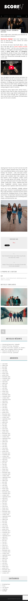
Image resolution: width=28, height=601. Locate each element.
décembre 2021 (6, 453)
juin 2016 (4, 560)
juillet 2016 (5, 558)
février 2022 (5, 449)
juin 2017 (4, 540)
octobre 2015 (5, 573)
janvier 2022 (5, 451)
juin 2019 (4, 501)
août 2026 (4, 364)
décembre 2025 (6, 377)
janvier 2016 (5, 568)
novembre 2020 (6, 474)
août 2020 (4, 479)
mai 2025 (4, 386)
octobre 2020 (5, 475)
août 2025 (4, 381)
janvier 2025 (5, 393)
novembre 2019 (6, 493)
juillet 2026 (5, 365)
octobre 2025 (5, 380)
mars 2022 (5, 448)
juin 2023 (4, 424)
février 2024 (5, 411)
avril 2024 (4, 407)
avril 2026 (4, 370)
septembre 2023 (6, 419)
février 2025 (5, 391)
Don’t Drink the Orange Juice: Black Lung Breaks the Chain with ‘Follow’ (14, 256)
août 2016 (4, 556)
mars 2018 (5, 526)
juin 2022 (4, 443)
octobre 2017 (5, 534)
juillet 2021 (5, 461)
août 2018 (4, 518)
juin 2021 (4, 462)
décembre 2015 (6, 569)
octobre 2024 (5, 398)
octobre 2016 (5, 553)
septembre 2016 (6, 555)
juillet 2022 (5, 441)
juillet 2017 (5, 539)
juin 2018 (4, 521)
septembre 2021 (6, 458)
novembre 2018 (6, 513)
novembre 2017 (6, 532)
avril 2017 (4, 543)
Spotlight (4, 590)
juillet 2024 (5, 402)
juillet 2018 (5, 519)
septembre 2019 (6, 496)
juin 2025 (4, 385)
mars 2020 (5, 487)
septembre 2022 (6, 438)
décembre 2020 (6, 472)
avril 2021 (4, 466)
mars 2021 (5, 467)
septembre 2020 (6, 477)
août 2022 (4, 440)
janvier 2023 (5, 432)
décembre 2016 (6, 550)
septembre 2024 (6, 399)
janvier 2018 (5, 529)
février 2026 (5, 373)
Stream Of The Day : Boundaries (10, 346)
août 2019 (4, 498)
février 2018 (5, 527)
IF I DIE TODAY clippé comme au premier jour (14, 323)
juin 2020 (4, 482)
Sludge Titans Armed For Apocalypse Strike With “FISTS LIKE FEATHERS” (14, 265)
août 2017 (4, 537)
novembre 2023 (6, 415)
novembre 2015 (6, 571)
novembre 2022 (6, 435)
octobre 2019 (5, 495)
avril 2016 (4, 563)
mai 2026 (4, 368)
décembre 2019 (6, 492)
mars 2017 (5, 545)
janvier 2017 (5, 548)
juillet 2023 (5, 422)
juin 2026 (4, 367)
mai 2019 (4, 503)
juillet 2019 (5, 500)
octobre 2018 (5, 514)
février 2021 (5, 469)
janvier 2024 (5, 412)
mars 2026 (5, 372)
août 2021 (4, 459)
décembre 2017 (6, 531)
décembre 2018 (6, 511)
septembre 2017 (6, 535)
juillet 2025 (5, 383)
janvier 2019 (5, 509)
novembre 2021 (6, 454)
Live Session (5, 587)
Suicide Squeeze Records (20, 46)
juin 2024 (4, 404)
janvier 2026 (5, 375)
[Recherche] (27, 16)
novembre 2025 (6, 378)
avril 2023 (4, 427)
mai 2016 (4, 561)
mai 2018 (4, 522)
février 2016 (5, 566)
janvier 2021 (5, 471)
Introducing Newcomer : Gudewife (11, 344)
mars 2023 (5, 428)
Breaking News (6, 584)
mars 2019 (5, 506)
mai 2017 (4, 542)
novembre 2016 (6, 552)
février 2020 (5, 488)
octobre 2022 (5, 436)
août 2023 (4, 420)
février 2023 (5, 430)
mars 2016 (5, 565)
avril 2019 (4, 505)
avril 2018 (4, 524)
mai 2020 (4, 484)
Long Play (4, 589)
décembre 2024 (6, 394)
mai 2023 (4, 425)
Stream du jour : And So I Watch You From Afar (14, 304)
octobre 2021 (5, 456)
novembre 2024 (6, 396)
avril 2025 (4, 388)
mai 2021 (4, 464)
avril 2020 (4, 485)
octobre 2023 (5, 417)
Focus (3, 586)
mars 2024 (5, 409)
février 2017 (5, 547)
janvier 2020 (5, 490)
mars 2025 (5, 389)
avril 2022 (4, 446)
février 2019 (5, 508)
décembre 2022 (6, 433)
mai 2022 (4, 445)
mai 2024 (4, 406)
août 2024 (4, 401)
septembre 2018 (6, 516)
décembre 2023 (6, 414)
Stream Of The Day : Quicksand (10, 352)
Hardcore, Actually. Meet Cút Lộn (10, 351)
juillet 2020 (5, 480)
